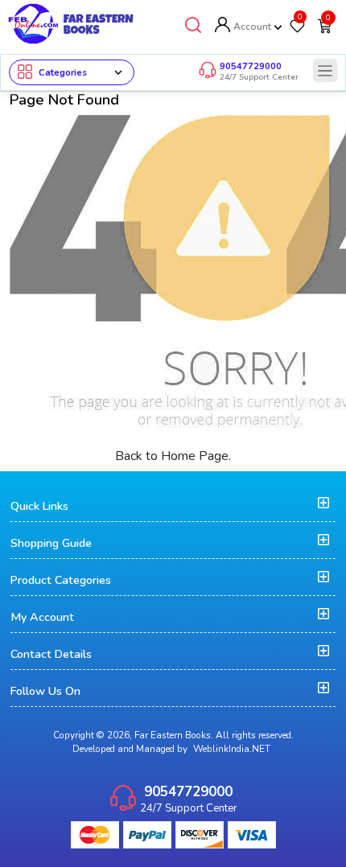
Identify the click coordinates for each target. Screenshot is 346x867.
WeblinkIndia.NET (231, 748)
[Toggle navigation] (325, 70)
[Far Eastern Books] (71, 23)
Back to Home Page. (173, 456)
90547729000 (251, 66)
